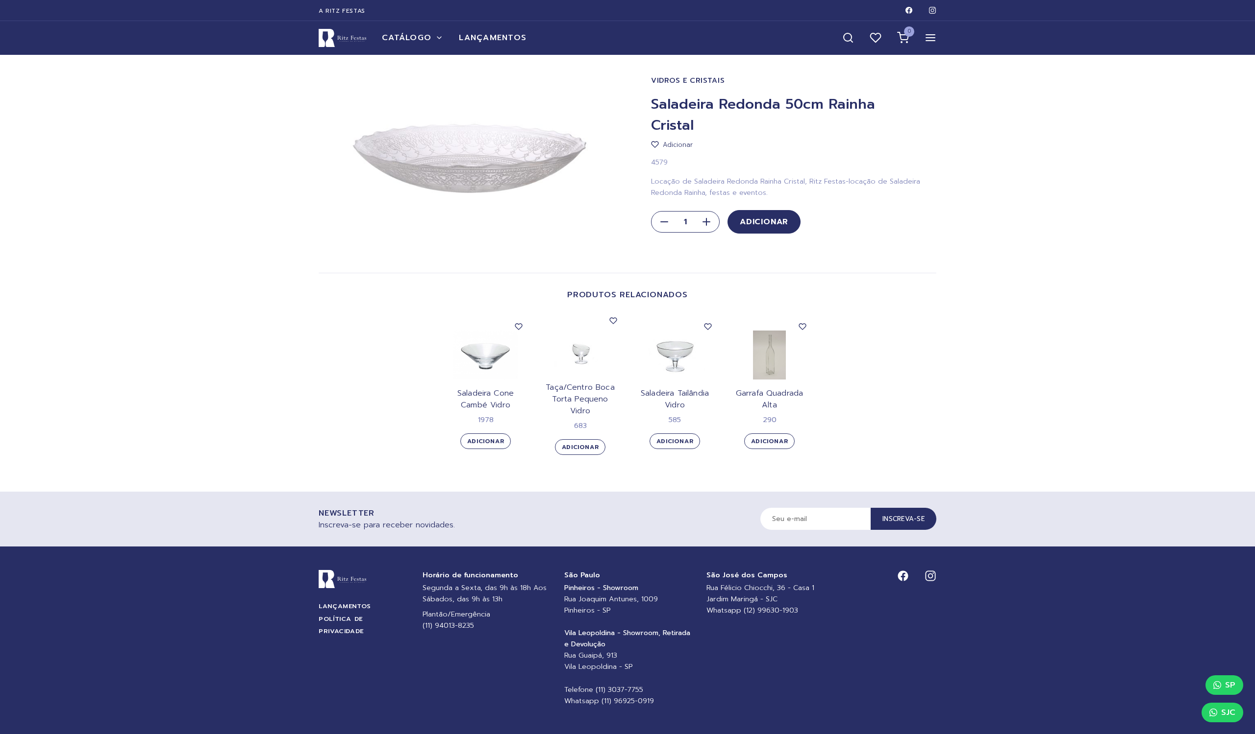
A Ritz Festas (342, 10)
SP (1230, 685)
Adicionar (764, 222)
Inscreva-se (903, 519)
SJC (1228, 712)
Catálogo (406, 38)
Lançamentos (493, 38)
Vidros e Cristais (688, 80)
